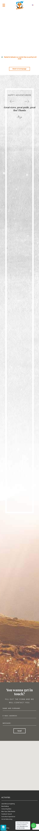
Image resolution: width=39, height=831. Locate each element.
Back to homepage (19, 69)
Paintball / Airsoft (6, 814)
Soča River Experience (8, 816)
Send (19, 731)
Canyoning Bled (6, 809)
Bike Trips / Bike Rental (8, 811)
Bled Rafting (5, 806)
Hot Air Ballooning (6, 819)
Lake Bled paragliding (8, 804)
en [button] (34, 5)
